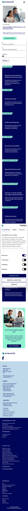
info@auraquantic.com (8, 376)
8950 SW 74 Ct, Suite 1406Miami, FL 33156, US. (7, 371)
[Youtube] (11, 358)
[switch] (24, 260)
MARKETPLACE (6, 475)
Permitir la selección (14, 280)
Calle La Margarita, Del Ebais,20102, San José (10, 403)
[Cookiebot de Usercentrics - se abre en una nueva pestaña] (20, 226)
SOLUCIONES (6, 443)
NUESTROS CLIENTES (8, 472)
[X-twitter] (15, 358)
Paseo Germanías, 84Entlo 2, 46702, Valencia (9, 394)
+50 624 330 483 (7, 405)
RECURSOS (5, 478)
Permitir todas (14, 275)
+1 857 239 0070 (7, 377)
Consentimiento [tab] (6, 229)
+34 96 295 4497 (7, 396)
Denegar (14, 284)
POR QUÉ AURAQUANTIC (9, 439)
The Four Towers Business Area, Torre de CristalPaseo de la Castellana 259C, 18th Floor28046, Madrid (10, 386)
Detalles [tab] (14, 229)
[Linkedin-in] (19, 358)
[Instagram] (7, 358)
